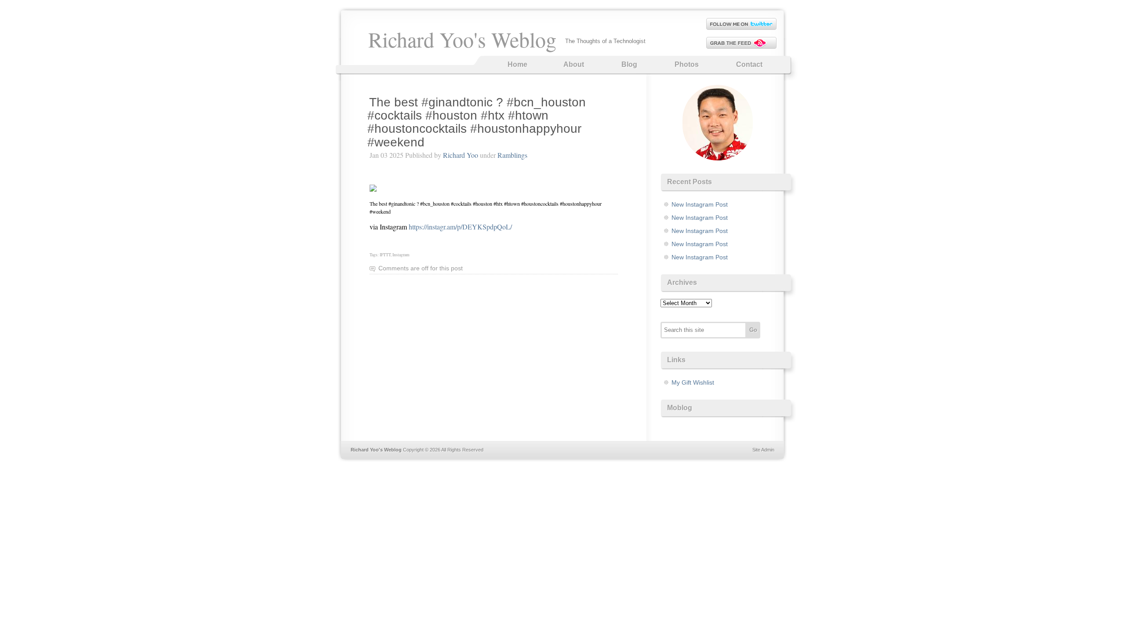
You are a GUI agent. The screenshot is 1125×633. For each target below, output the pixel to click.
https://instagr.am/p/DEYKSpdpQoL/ (460, 226)
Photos (687, 64)
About (573, 64)
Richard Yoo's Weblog (462, 39)
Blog (629, 64)
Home (517, 64)
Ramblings (512, 155)
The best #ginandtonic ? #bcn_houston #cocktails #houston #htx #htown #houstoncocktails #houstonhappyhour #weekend (476, 122)
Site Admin (763, 449)
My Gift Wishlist (692, 382)
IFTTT (385, 255)
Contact (749, 64)
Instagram (401, 255)
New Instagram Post (699, 204)
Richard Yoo (460, 155)
